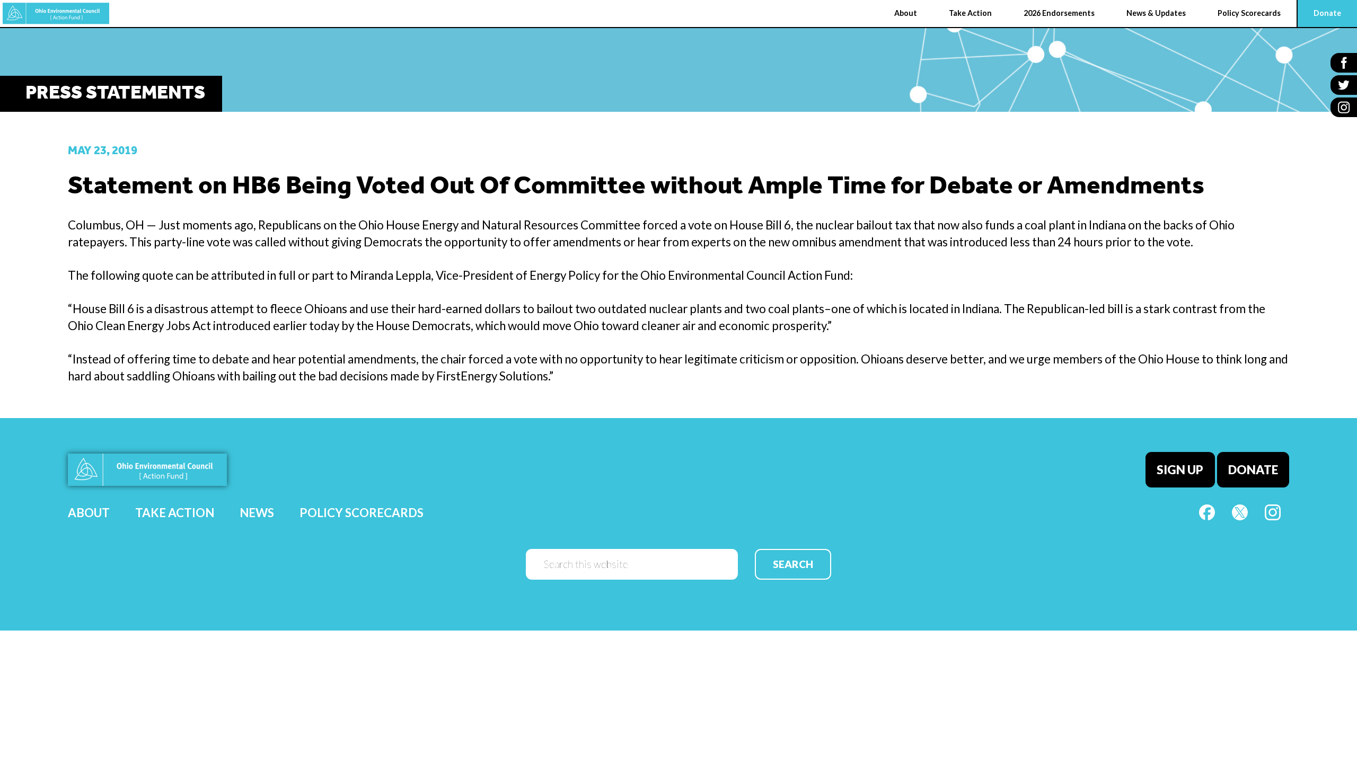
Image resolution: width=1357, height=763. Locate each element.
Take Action (174, 512)
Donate (1253, 470)
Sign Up (1180, 470)
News (257, 512)
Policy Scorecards (361, 512)
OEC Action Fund (56, 13)
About (89, 512)
